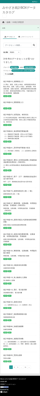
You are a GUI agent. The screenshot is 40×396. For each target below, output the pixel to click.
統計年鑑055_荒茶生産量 (12, 355)
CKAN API (3, 381)
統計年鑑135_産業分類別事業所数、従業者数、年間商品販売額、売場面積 (19, 235)
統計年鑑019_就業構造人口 (13, 81)
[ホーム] (3, 22)
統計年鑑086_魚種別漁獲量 (13, 326)
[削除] (17, 67)
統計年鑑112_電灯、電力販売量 (15, 289)
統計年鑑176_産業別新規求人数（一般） (18, 191)
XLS (10, 96)
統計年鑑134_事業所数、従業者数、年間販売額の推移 (20, 251)
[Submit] (34, 45)
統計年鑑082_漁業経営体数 (13, 338)
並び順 (5, 52)
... (21, 367)
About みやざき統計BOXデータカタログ (13, 379)
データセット (10, 37)
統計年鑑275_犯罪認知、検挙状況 (15, 114)
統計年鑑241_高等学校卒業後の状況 (16, 147)
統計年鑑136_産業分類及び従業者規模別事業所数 (20, 220)
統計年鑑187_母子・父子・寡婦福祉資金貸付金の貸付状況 (20, 177)
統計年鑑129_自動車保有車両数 (15, 265)
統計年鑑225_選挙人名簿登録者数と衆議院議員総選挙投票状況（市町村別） (20, 161)
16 (25, 367)
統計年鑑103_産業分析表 (12, 302)
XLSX (5, 96)
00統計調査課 (18, 22)
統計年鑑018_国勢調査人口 (13, 102)
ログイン (34, 2)
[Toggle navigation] (4, 16)
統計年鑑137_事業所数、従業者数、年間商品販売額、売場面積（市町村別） (20, 204)
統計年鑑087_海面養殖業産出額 (15, 314)
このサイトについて (26, 37)
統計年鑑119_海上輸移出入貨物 (15, 277)
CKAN (3, 392)
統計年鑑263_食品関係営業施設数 (15, 131)
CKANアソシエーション (8, 384)
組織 (8, 22)
